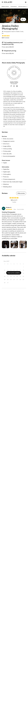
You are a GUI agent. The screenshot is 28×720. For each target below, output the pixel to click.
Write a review (21, 193)
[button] (23, 19)
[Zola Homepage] (8, 2)
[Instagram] (14, 86)
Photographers (14, 6)
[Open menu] (2, 2)
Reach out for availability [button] (14, 272)
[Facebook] (11, 86)
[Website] (17, 86)
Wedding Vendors (5, 6)
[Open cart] (25, 2)
